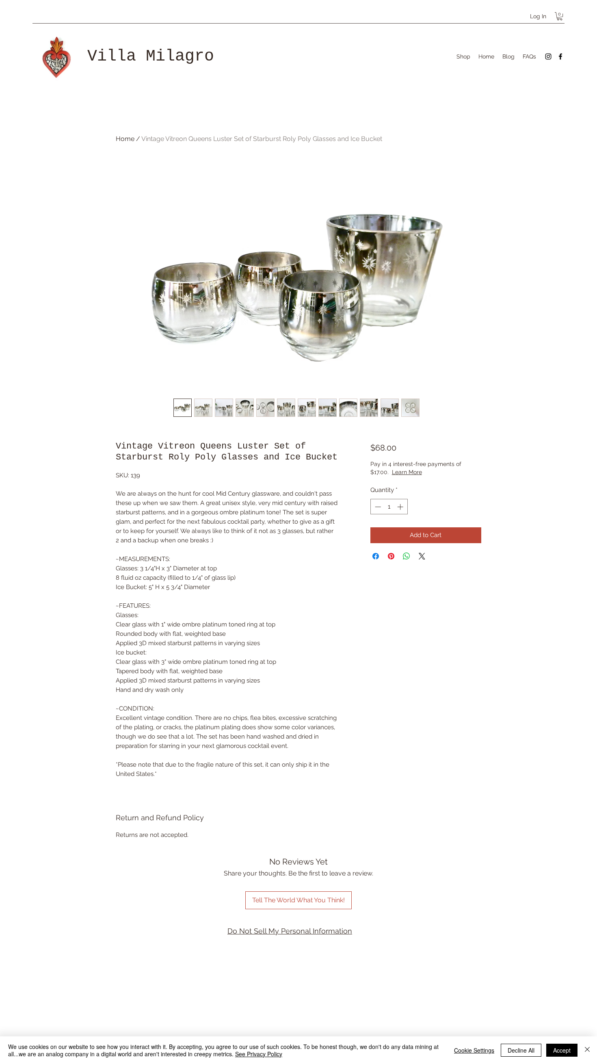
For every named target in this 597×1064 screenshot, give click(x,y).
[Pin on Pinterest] (391, 556)
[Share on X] (422, 556)
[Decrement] (377, 506)
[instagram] (548, 56)
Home (125, 139)
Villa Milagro (150, 56)
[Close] (587, 1050)
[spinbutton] (389, 506)
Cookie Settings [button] (474, 1050)
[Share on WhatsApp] (406, 556)
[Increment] (401, 506)
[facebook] (560, 56)
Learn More (407, 472)
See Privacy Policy (258, 1054)
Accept (562, 1050)
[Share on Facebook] (376, 556)
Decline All (521, 1050)
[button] (560, 16)
